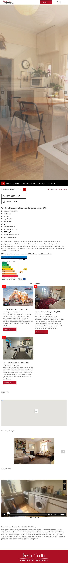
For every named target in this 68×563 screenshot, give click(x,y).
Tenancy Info (63, 190)
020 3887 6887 (13, 196)
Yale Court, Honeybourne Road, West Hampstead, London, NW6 (28, 183)
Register (44, 2)
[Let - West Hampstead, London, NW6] (18, 296)
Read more (8, 329)
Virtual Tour (12, 202)
